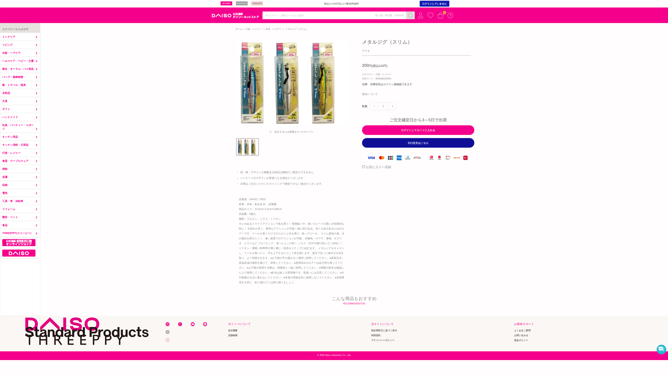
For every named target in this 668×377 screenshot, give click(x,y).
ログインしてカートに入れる (418, 130)
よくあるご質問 (522, 330)
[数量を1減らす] (374, 106)
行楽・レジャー (254, 29)
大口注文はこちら (418, 142)
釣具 (268, 29)
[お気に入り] (430, 15)
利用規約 (376, 335)
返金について (370, 94)
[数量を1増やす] (392, 106)
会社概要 (233, 330)
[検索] (410, 15)
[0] (440, 15)
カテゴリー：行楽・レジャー (377, 74)
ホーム (238, 29)
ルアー (278, 29)
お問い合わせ (521, 335)
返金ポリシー (521, 340)
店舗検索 (233, 335)
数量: (365, 106)
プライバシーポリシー (383, 340)
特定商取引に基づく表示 (384, 330)
